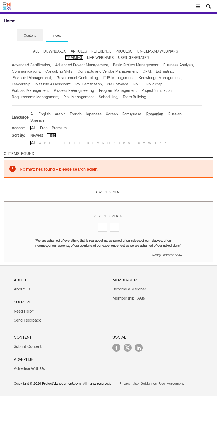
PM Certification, (89, 84)
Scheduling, (108, 96)
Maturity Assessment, (53, 84)
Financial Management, (32, 77)
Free (44, 127)
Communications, (26, 71)
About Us (22, 289)
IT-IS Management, (118, 77)
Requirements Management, (35, 96)
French (76, 114)
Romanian (154, 114)
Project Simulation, (157, 90)
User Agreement (171, 383)
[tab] (30, 35)
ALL (36, 51)
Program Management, (118, 90)
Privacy (125, 383)
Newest (36, 135)
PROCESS (124, 51)
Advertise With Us (29, 368)
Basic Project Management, (136, 65)
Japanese (94, 114)
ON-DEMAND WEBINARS (157, 51)
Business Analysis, (178, 65)
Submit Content (28, 346)
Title (51, 135)
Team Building (134, 96)
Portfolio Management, (30, 90)
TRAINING (74, 57)
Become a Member (129, 289)
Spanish (37, 120)
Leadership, (21, 84)
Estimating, (165, 71)
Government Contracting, (78, 77)
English (45, 114)
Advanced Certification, (31, 65)
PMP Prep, (154, 84)
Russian (175, 114)
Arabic (60, 114)
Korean (112, 114)
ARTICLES (79, 51)
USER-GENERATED (133, 57)
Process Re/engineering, (74, 90)
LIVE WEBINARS (100, 57)
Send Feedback (27, 320)
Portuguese (131, 114)
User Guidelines (145, 383)
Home (9, 20)
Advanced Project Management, (82, 65)
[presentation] (30, 35)
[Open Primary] (198, 6)
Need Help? (24, 311)
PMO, (137, 84)
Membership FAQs (128, 298)
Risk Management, (79, 96)
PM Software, (118, 84)
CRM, (147, 71)
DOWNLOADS (54, 51)
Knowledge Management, (160, 77)
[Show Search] (208, 6)
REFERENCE (101, 51)
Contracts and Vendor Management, (108, 71)
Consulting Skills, (59, 71)
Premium (59, 127)
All (32, 114)
